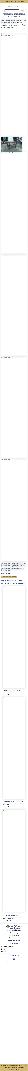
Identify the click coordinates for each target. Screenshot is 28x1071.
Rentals (2, 948)
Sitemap (22, 1067)
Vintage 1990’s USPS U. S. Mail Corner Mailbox (12, 691)
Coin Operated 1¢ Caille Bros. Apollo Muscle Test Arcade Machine (13, 803)
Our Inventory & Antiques (7, 946)
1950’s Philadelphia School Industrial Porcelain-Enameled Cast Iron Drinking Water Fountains (13, 916)
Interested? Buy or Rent (9, 576)
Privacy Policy (7, 1067)
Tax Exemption (4, 952)
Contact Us (3, 951)
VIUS (18, 1069)
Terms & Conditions (15, 1067)
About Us (3, 949)
